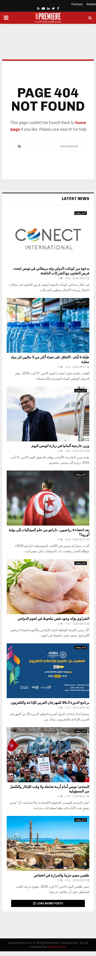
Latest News (75, 198)
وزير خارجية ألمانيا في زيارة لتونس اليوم (60, 446)
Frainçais (77, 4)
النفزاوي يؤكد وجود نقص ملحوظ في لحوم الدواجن (53, 618)
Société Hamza (56, 946)
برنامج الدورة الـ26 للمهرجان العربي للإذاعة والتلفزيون (50, 702)
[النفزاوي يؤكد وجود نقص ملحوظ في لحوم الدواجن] (48, 586)
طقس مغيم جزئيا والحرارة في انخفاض (61, 875)
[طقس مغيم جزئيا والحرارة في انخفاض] (48, 843)
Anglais (91, 4)
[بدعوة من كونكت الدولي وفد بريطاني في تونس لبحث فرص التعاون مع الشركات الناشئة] (48, 236)
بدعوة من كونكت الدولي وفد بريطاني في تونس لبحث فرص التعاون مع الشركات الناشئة (51, 270)
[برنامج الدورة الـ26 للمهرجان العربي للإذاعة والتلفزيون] (48, 670)
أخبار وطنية (80, 213)
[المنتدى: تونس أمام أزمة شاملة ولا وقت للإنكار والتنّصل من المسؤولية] (48, 754)
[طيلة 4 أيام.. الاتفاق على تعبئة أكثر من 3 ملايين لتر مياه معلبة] (48, 325)
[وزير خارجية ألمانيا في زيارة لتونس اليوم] (48, 414)
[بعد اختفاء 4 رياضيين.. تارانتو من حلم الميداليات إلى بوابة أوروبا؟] (48, 498)
